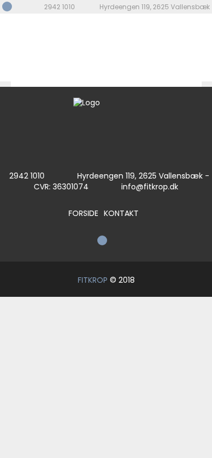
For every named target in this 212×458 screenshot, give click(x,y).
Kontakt (121, 213)
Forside (83, 213)
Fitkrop (43, 47)
